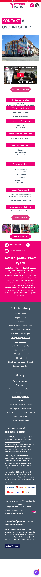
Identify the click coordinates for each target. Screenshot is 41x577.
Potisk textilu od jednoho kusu (20, 389)
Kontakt (20, 321)
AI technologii (16, 463)
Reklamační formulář (20, 354)
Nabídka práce (20, 313)
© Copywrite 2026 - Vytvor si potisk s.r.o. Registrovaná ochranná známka (21, 504)
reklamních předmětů (12, 442)
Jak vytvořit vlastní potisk (20, 330)
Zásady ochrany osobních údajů (20, 362)
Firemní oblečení (20, 416)
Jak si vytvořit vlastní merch (21, 408)
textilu (29, 439)
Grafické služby (21, 393)
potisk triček (22, 439)
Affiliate (21, 401)
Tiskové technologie (20, 381)
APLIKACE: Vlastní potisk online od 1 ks (21, 412)
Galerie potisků (19, 236)
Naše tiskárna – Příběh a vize (20, 325)
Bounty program (20, 350)
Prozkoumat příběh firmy (20, 89)
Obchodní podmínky (20, 366)
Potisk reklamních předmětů (21, 405)
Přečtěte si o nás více (20, 218)
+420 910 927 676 (15, 244)
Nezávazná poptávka (20, 397)
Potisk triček (20, 385)
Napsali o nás (20, 317)
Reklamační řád (20, 358)
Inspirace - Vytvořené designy (20, 420)
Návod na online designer (20, 334)
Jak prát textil (20, 342)
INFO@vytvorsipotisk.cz (17, 251)
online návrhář (18, 458)
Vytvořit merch (12, 546)
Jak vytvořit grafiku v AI (20, 338)
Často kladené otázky (20, 346)
